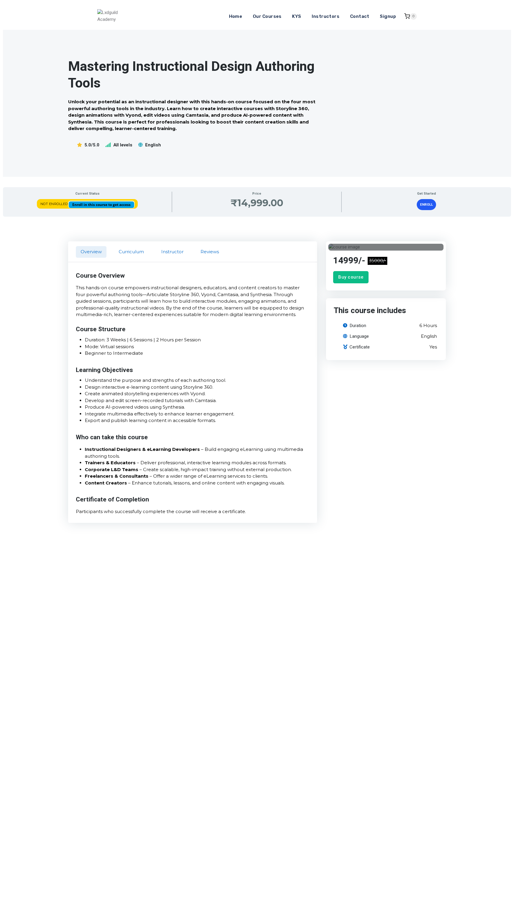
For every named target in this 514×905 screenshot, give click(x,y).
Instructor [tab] (172, 251)
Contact (359, 16)
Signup (388, 16)
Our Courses (267, 16)
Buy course (350, 277)
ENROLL (426, 205)
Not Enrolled (54, 204)
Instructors (325, 16)
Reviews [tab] (209, 251)
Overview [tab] (91, 251)
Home (235, 16)
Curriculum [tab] (131, 251)
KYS (296, 16)
